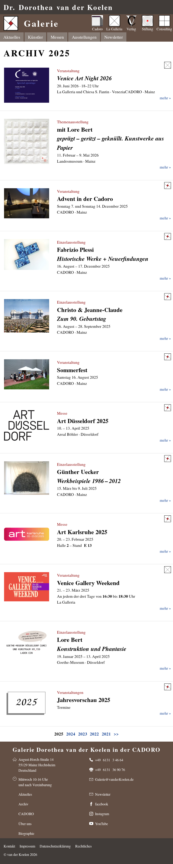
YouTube (101, 823)
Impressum (27, 846)
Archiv (23, 804)
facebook (101, 804)
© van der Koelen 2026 (20, 854)
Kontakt (9, 846)
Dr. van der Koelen (58, 7)
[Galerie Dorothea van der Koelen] (167, 185)
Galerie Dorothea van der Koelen (86, 748)
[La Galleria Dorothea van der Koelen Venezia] (167, 65)
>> (116, 734)
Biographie (26, 833)
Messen (57, 37)
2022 (94, 734)
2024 (70, 734)
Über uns (25, 823)
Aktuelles (11, 37)
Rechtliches (83, 846)
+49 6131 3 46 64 (109, 759)
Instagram (102, 813)
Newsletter (113, 37)
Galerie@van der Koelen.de (114, 779)
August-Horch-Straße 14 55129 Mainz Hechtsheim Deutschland (36, 765)
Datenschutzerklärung (55, 846)
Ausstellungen (84, 37)
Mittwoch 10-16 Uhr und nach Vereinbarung (35, 782)
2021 (106, 734)
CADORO (26, 813)
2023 (82, 734)
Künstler (35, 37)
